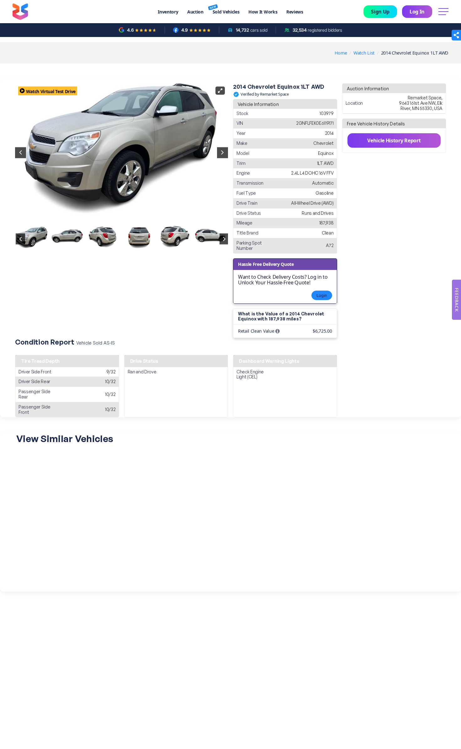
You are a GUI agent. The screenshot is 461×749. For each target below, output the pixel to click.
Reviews (294, 12)
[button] (456, 35)
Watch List (363, 53)
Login (321, 295)
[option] (32, 239)
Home (341, 53)
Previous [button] (20, 152)
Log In (417, 11)
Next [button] (222, 152)
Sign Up (380, 11)
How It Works (262, 12)
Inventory (168, 12)
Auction (195, 12)
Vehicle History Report (394, 140)
